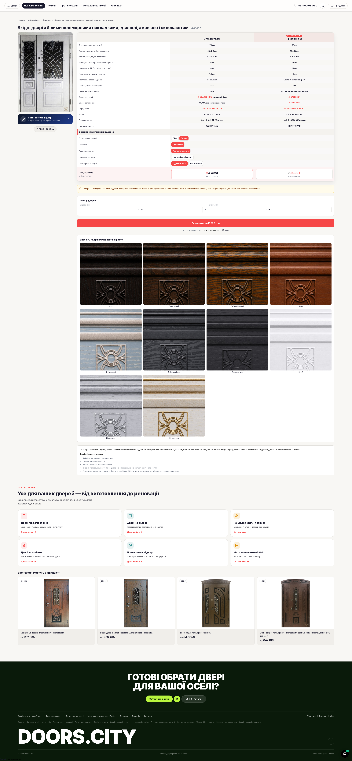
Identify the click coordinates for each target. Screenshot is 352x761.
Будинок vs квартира (83, 722)
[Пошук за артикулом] (322, 6)
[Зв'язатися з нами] (177, 699)
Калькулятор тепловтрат (226, 722)
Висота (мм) (213, 205)
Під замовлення (33, 5)
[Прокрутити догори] (331, 741)
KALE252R (295, 97)
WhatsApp (311, 716)
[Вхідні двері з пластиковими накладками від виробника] (136, 611)
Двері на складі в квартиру (250, 722)
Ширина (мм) (85, 205)
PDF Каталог (195, 699)
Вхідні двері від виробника (29, 716)
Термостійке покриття (205, 722)
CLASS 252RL (206, 97)
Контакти (148, 716)
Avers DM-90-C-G (213, 108)
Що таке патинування (185, 722)
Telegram (323, 716)
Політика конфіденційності (323, 753)
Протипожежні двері (74, 716)
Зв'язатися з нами (159, 699)
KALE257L (295, 103)
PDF (227, 230)
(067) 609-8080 (212, 230)
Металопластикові (94, 5)
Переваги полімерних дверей (163, 722)
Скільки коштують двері (63, 722)
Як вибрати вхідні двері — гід (39, 722)
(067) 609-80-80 (307, 5)
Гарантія (136, 716)
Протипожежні (69, 5)
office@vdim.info (14, 759)
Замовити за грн (206, 223)
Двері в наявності (53, 716)
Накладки (116, 5)
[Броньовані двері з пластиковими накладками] (56, 611)
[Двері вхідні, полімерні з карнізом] (216, 611)
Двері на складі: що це (119, 722)
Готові (52, 5)
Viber (332, 716)
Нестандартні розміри (139, 722)
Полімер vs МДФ (101, 722)
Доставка (124, 716)
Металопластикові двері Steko (101, 716)
